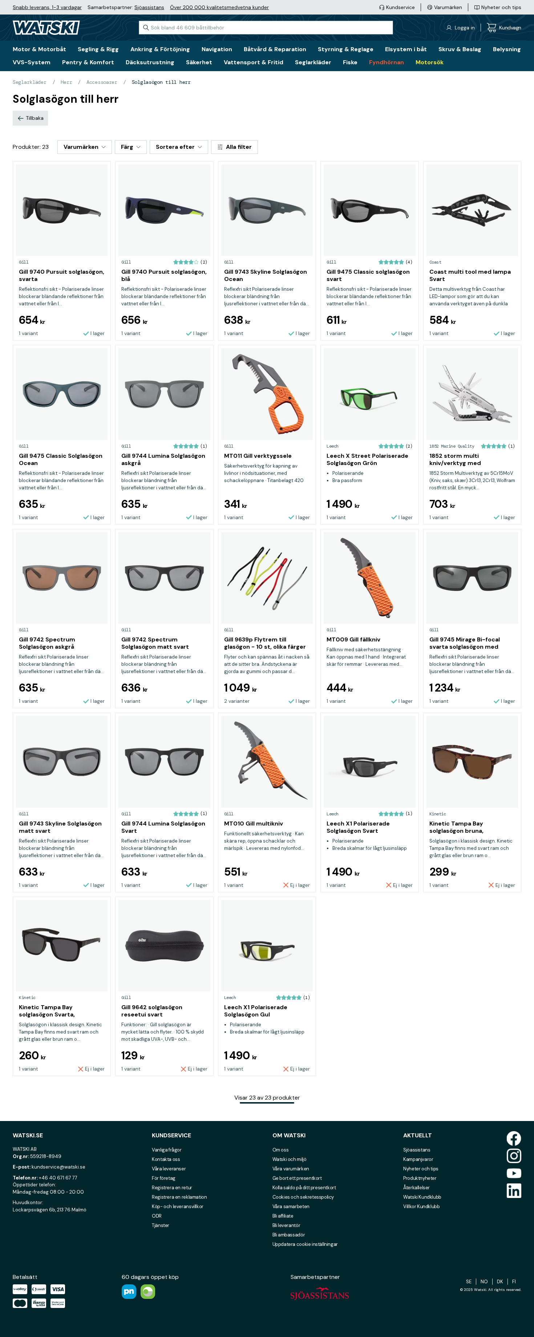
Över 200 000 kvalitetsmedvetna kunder (219, 7)
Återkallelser (416, 1188)
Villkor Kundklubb (421, 1206)
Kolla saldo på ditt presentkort (304, 1188)
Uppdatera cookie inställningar (305, 1244)
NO (484, 1282)
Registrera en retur (172, 1188)
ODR (157, 1216)
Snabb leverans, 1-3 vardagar (47, 7)
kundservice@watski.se (58, 1167)
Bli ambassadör (288, 1235)
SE (469, 1282)
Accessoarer (101, 82)
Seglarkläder (29, 82)
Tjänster (160, 1225)
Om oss (280, 1150)
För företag (163, 1178)
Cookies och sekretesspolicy (303, 1197)
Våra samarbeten (291, 1206)
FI (514, 1282)
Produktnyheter (420, 1178)
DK (500, 1282)
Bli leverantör (286, 1225)
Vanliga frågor (167, 1150)
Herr (66, 82)
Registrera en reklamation (179, 1197)
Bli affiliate (283, 1216)
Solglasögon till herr (161, 82)
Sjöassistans (149, 7)
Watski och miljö (289, 1159)
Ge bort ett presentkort (297, 1178)
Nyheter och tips (420, 1169)
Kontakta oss (166, 1159)
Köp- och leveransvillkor (177, 1206)
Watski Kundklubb (422, 1197)
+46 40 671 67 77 (58, 1178)
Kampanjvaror (418, 1159)
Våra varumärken (290, 1169)
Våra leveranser (169, 1169)
